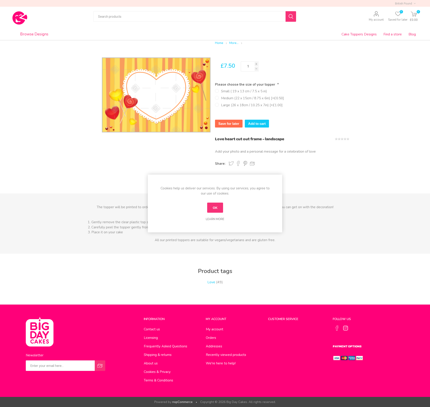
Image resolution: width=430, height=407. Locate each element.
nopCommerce (182, 402)
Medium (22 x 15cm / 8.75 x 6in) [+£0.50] (252, 98)
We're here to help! (221, 363)
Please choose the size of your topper (245, 84)
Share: (220, 163)
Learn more (215, 219)
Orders (211, 338)
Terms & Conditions (158, 380)
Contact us (152, 329)
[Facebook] (337, 328)
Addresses (214, 346)
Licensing (151, 338)
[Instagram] (345, 328)
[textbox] (189, 16)
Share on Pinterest (245, 163)
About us (151, 363)
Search (291, 16)
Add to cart (257, 124)
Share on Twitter (231, 163)
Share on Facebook (238, 163)
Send (100, 365)
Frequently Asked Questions (165, 346)
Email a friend (252, 163)
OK (215, 208)
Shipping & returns (158, 355)
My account (376, 20)
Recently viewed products (226, 355)
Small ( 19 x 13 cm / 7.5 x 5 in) (244, 91)
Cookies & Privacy (157, 372)
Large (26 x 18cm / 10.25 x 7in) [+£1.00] (252, 105)
